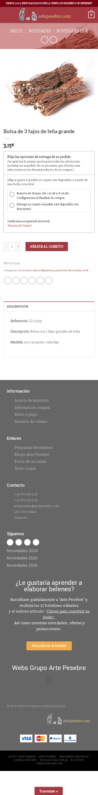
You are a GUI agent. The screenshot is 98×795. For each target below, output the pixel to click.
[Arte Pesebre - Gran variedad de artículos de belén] (45, 15)
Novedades (39, 31)
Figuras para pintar (54, 760)
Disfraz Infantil (25, 760)
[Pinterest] (36, 542)
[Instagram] (18, 542)
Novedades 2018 (72, 31)
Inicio (16, 31)
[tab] (49, 306)
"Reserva (13, 226)
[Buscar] (83, 14)
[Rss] (27, 542)
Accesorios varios (29, 270)
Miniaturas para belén (54, 270)
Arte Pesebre (47, 756)
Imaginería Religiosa (74, 756)
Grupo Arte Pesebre (22, 756)
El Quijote (77, 760)
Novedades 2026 (22, 565)
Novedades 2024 (22, 550)
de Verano (25, 226)
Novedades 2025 (22, 558)
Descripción (17, 306)
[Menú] (6, 14)
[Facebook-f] (10, 542)
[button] (49, 679)
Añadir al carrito (46, 246)
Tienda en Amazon (49, 763)
